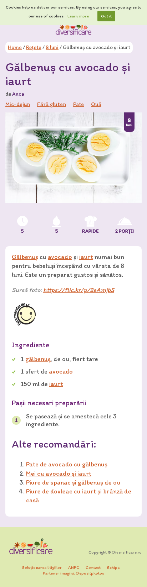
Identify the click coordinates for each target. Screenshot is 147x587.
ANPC (73, 567)
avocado (60, 257)
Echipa (113, 567)
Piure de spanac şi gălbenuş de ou (73, 482)
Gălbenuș (25, 257)
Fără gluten (51, 104)
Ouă (96, 104)
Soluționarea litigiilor (42, 567)
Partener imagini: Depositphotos (73, 573)
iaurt (86, 257)
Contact (93, 567)
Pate (78, 104)
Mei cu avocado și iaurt (58, 473)
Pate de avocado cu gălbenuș (66, 464)
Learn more (78, 16)
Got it (106, 16)
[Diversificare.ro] (73, 28)
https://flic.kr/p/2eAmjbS (78, 290)
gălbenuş (38, 359)
